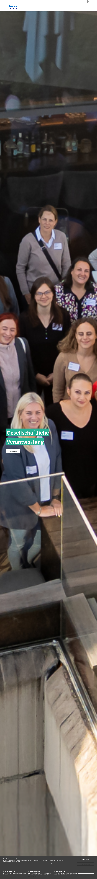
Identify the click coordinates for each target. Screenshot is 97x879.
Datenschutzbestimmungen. (46, 863)
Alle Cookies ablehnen (85, 864)
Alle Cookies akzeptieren (85, 859)
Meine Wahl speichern (86, 872)
